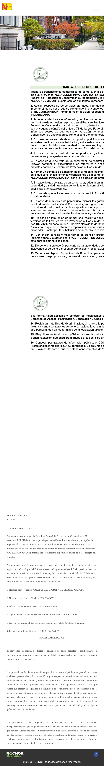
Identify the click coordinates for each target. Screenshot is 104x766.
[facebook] (96, 754)
